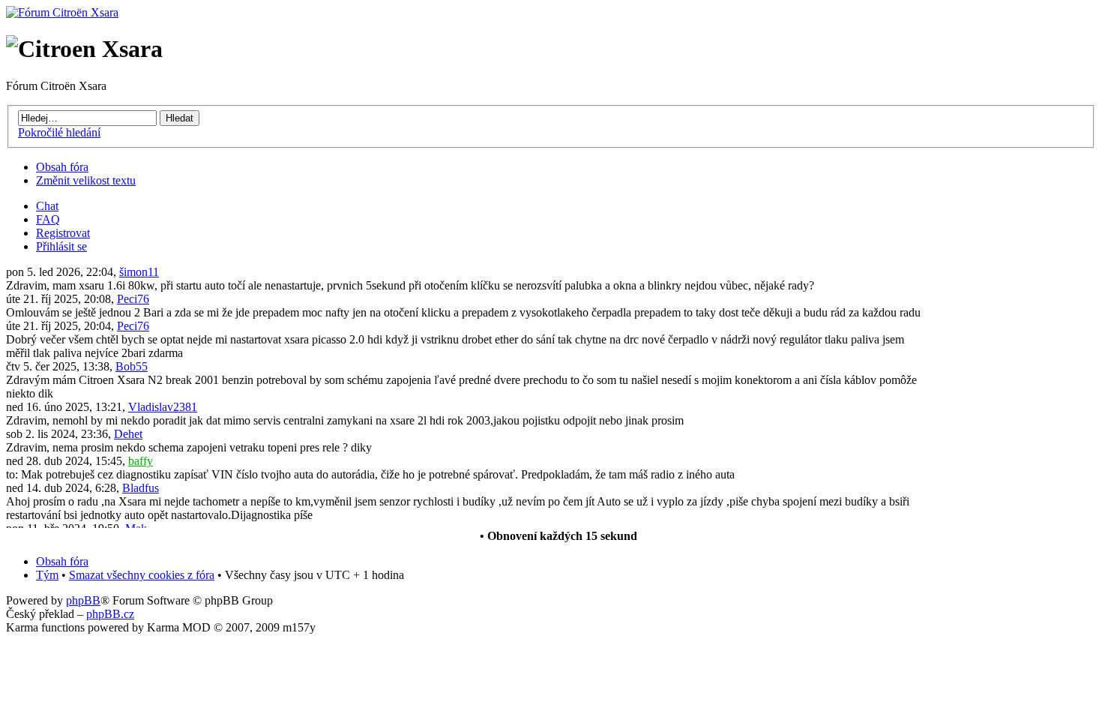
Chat (47, 206)
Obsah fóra (62, 166)
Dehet (128, 434)
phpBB (83, 600)
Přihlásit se (61, 246)
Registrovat (63, 232)
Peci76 (133, 298)
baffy (140, 460)
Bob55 (131, 366)
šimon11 (139, 272)
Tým (47, 574)
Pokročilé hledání (59, 132)
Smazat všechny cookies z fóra (141, 574)
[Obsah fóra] (62, 12)
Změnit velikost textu (86, 180)
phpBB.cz (110, 614)
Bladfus (140, 488)
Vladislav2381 (162, 406)
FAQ (48, 219)
